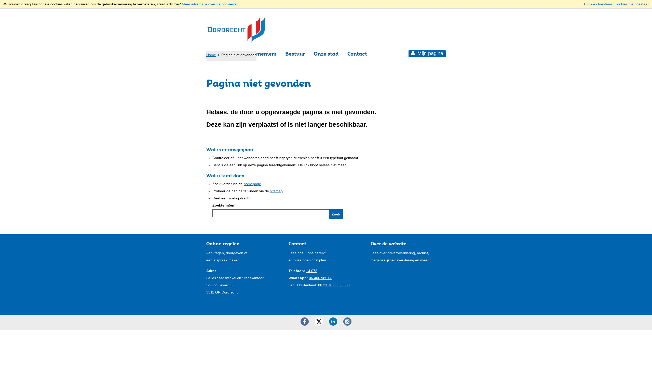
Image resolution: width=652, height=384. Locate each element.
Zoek (336, 214)
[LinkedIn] (333, 321)
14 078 (311, 271)
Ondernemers (259, 53)
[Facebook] (305, 321)
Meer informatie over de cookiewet (210, 4)
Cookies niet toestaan (632, 4)
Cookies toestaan (598, 4)
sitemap (276, 191)
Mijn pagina (429, 53)
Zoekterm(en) (224, 205)
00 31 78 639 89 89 (334, 285)
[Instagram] (347, 321)
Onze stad (326, 53)
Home (211, 55)
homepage (252, 184)
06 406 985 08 (320, 278)
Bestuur (295, 53)
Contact (357, 53)
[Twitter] (319, 321)
